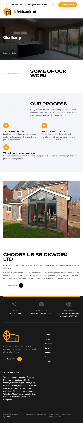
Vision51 (8, 417)
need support (41, 310)
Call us (14, 310)
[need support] (41, 304)
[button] (53, 4)
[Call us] (14, 304)
